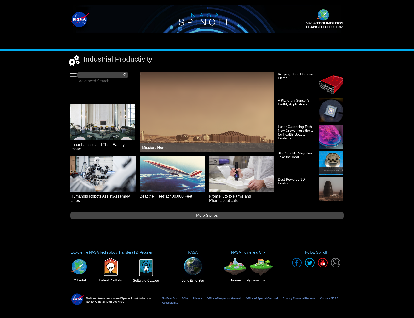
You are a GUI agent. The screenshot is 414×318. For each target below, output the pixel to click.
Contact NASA (329, 298)
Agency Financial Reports (299, 298)
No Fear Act (169, 298)
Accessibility (170, 302)
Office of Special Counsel (262, 298)
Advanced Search (94, 81)
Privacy (197, 298)
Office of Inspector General (224, 298)
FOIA (185, 298)
